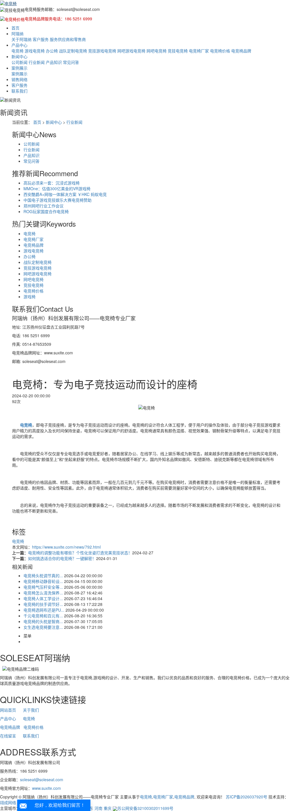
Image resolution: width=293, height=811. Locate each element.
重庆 (108, 808)
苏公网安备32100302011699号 (145, 808)
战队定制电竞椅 (73, 51)
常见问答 (71, 62)
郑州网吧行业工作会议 (43, 206)
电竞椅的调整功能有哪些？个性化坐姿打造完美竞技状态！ (80, 552)
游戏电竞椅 (35, 51)
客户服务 (41, 39)
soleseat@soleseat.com (41, 779)
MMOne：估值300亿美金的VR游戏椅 (56, 188)
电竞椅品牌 (241, 51)
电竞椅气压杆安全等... (43, 587)
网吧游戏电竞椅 (131, 51)
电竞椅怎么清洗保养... (43, 593)
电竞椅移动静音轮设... (43, 581)
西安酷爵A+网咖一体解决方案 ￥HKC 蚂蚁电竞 (65, 194)
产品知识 (54, 62)
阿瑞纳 (17, 33)
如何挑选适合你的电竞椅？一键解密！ (62, 558)
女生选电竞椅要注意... (43, 627)
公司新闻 (19, 62)
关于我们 (31, 710)
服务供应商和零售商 (68, 39)
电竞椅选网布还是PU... (43, 610)
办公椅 (52, 51)
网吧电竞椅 (156, 51)
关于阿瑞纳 (21, 39)
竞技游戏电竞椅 (102, 51)
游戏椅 (29, 296)
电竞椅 (17, 51)
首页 (15, 28)
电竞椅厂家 (199, 51)
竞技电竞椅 (178, 51)
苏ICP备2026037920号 (246, 797)
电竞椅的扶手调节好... (43, 604)
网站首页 (8, 710)
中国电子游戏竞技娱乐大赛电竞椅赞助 (57, 200)
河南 (98, 808)
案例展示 (19, 68)
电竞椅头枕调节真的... (43, 575)
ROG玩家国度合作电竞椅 (46, 211)
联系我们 (19, 91)
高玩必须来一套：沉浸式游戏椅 (51, 183)
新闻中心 (19, 56)
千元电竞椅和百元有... (43, 615)
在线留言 (8, 736)
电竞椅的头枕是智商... (43, 621)
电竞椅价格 (220, 51)
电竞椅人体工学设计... (43, 598)
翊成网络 (8, 802)
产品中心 (19, 45)
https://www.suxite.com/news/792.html (66, 547)
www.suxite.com (46, 788)
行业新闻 (37, 62)
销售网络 (19, 79)
